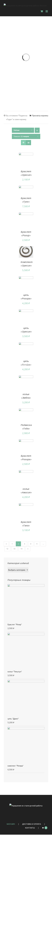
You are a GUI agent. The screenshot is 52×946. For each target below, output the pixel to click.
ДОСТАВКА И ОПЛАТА (31, 824)
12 (7, 549)
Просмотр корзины (40, 115)
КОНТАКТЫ (30, 828)
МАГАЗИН (11, 824)
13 (14, 549)
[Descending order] (37, 130)
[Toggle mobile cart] (42, 11)
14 (21, 549)
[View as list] (28, 142)
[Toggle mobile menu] (47, 11)
